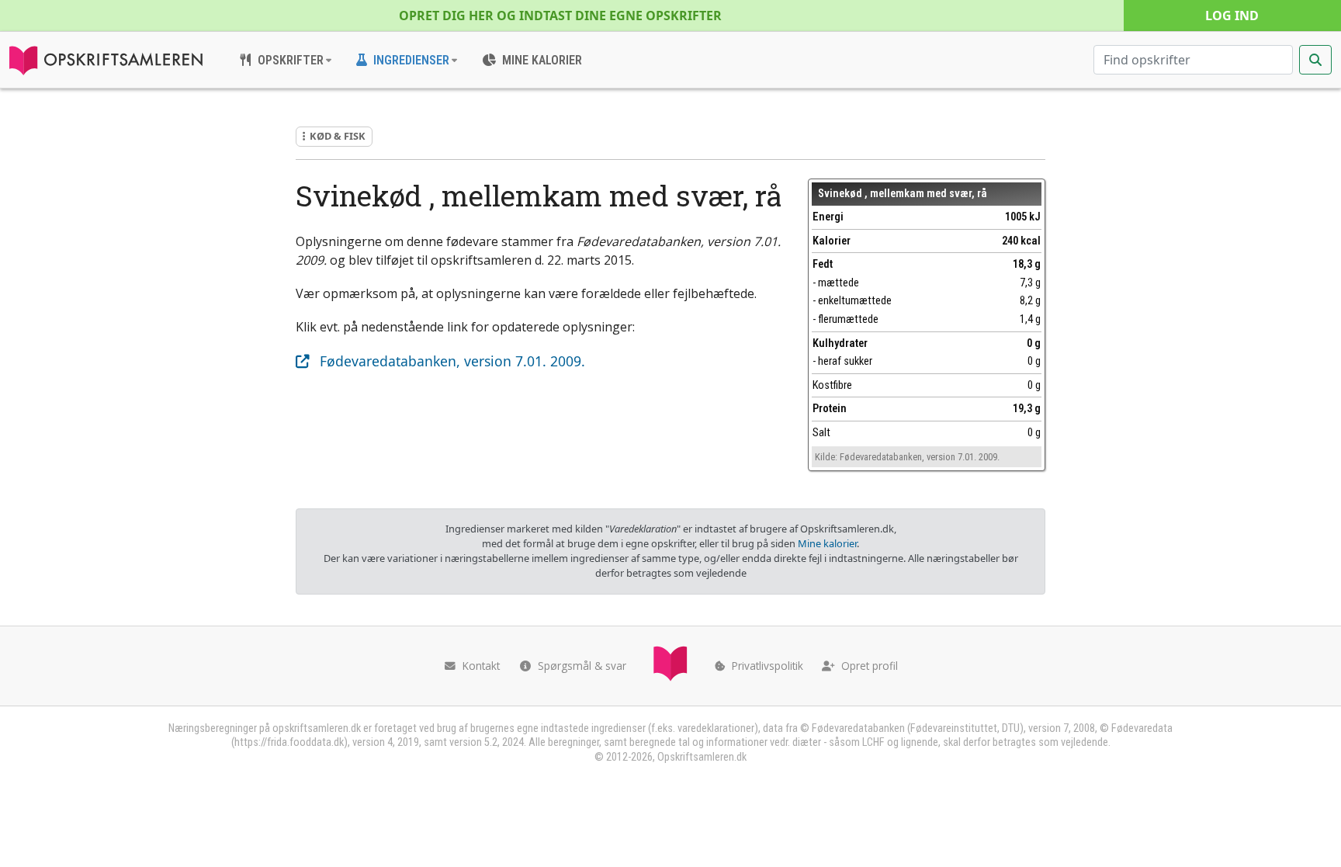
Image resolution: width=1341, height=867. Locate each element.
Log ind (1232, 15)
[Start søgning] (1315, 60)
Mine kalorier (827, 543)
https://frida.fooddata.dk (289, 742)
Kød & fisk (338, 136)
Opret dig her (560, 15)
